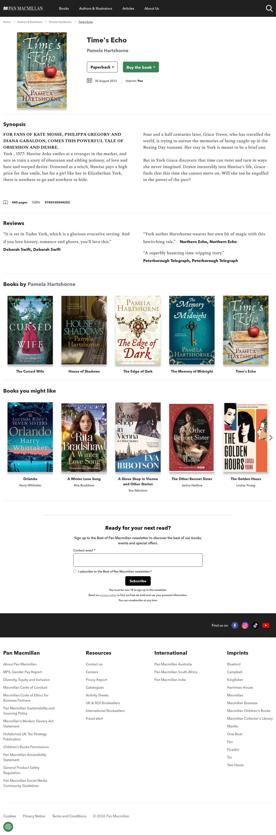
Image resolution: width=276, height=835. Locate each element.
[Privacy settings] (8, 827)
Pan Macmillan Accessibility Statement (24, 757)
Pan (230, 742)
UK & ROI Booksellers (103, 703)
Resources (98, 653)
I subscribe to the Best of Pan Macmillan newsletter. (115, 571)
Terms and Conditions (69, 816)
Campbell (234, 672)
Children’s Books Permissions (26, 747)
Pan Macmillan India (170, 679)
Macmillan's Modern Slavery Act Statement (28, 723)
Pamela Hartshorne (60, 21)
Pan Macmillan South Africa (175, 672)
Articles (128, 8)
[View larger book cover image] (42, 70)
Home (7, 21)
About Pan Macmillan (20, 664)
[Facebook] (234, 625)
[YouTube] (265, 625)
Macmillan (235, 695)
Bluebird (233, 664)
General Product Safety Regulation (21, 770)
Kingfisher (235, 679)
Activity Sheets (97, 695)
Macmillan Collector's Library (250, 718)
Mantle (232, 726)
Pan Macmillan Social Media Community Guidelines (25, 783)
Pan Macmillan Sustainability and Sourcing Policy (29, 710)
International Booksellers (105, 711)
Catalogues (95, 687)
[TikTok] (255, 625)
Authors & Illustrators (95, 8)
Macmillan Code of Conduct (25, 687)
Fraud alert (94, 718)
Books (64, 8)
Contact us (94, 664)
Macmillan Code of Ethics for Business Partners (26, 697)
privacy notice (108, 595)
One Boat (234, 734)
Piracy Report (96, 679)
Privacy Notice (34, 816)
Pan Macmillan (21, 653)
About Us (151, 8)
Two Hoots (235, 765)
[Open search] (269, 8)
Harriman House (240, 687)
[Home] (23, 8)
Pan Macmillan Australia (173, 664)
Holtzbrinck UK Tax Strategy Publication (25, 736)
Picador (233, 749)
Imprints (237, 653)
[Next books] (271, 438)
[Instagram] (245, 625)
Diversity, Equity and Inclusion (26, 679)
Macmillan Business (242, 703)
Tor (229, 757)
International (170, 653)
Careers (92, 672)
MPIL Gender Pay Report (22, 672)
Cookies (9, 816)
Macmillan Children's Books (248, 711)
